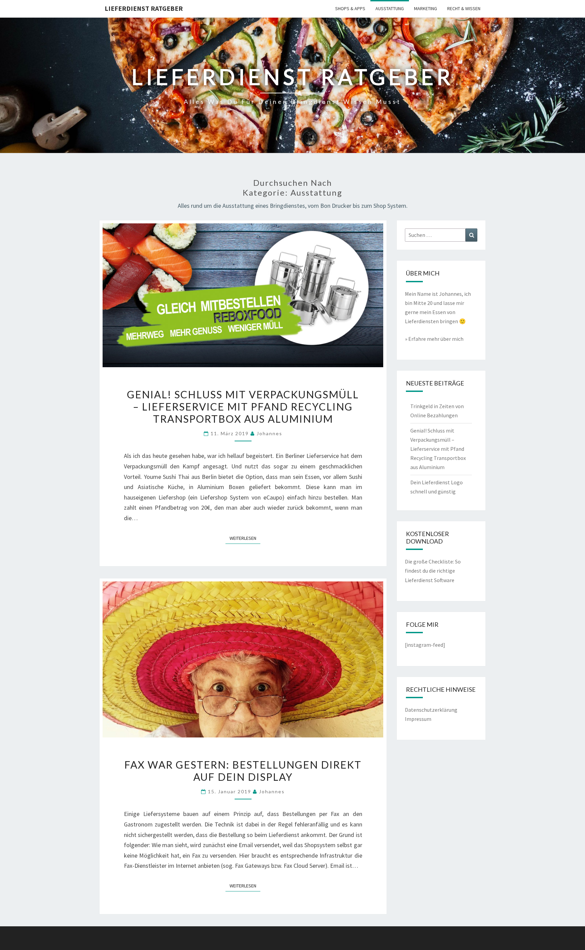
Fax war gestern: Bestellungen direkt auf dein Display (243, 770)
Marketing (425, 8)
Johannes (269, 433)
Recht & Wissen (463, 8)
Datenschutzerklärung (431, 709)
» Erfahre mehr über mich (434, 338)
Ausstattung (389, 8)
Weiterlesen (245, 538)
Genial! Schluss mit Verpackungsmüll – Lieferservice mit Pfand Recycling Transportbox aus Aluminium (243, 406)
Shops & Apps (350, 8)
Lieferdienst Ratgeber (144, 8)
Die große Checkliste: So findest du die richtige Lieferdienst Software (433, 570)
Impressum (418, 718)
